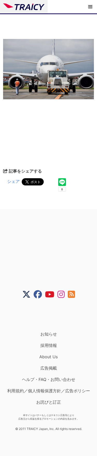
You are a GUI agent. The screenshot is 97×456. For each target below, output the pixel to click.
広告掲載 (48, 368)
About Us (48, 356)
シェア (13, 181)
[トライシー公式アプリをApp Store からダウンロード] (51, 315)
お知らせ (48, 334)
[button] (90, 6)
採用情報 (48, 345)
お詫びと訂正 (48, 402)
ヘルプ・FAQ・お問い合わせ (48, 379)
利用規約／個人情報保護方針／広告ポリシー (48, 390)
